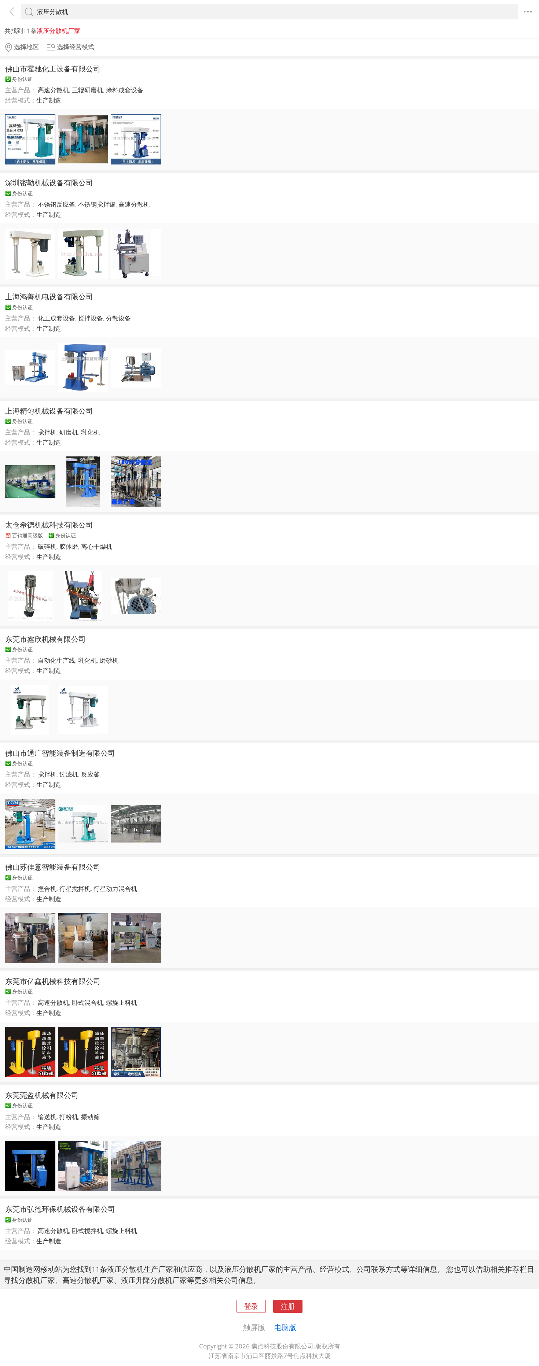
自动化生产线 (56, 660)
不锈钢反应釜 (56, 204)
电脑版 (285, 1327)
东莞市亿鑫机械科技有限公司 (52, 981)
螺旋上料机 (121, 1002)
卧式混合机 (87, 1002)
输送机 (47, 1117)
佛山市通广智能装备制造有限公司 (60, 753)
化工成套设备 (56, 318)
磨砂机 (109, 660)
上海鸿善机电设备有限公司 (49, 296)
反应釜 (90, 774)
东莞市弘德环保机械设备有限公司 (60, 1209)
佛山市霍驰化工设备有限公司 (52, 68)
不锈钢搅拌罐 (96, 204)
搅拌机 (47, 432)
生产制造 (48, 100)
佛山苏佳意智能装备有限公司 (52, 867)
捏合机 (47, 888)
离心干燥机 (96, 546)
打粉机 (68, 1117)
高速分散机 (53, 90)
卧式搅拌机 (87, 1230)
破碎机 (47, 546)
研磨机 (68, 432)
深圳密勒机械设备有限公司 (49, 182)
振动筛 (90, 1117)
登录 (251, 1306)
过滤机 (68, 774)
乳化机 (90, 432)
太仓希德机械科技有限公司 (49, 524)
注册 (288, 1306)
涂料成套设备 (124, 90)
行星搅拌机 (75, 888)
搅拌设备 (90, 318)
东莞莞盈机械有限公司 (41, 1095)
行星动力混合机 (115, 888)
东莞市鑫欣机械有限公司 (45, 639)
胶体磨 (68, 546)
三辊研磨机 (87, 90)
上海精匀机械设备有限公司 (49, 411)
